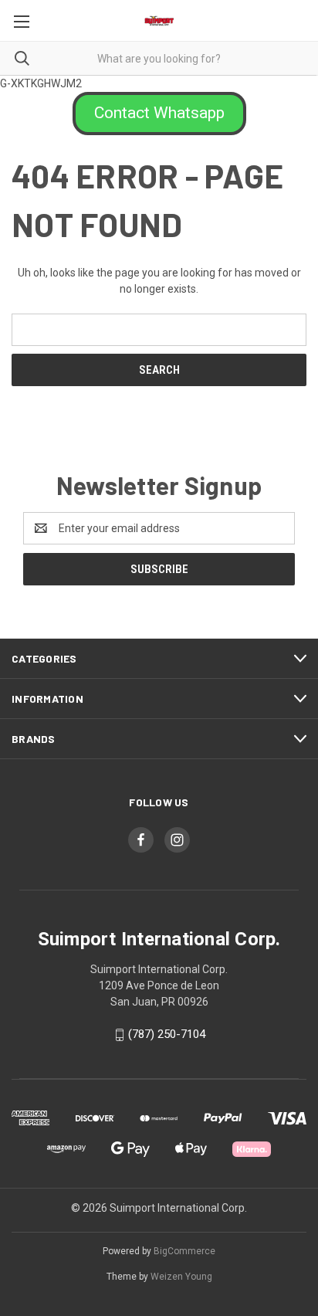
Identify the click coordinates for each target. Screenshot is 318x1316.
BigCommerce (184, 1251)
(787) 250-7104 (166, 1034)
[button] (159, 113)
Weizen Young (181, 1276)
